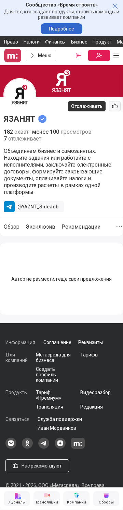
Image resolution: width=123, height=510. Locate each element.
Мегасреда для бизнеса (53, 357)
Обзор (11, 226)
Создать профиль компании (47, 374)
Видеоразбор (95, 392)
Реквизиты (90, 342)
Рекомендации (81, 226)
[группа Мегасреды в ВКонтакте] (10, 447)
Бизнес (79, 42)
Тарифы (89, 354)
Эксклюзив (40, 226)
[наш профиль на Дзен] (60, 447)
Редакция (91, 407)
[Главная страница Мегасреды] (13, 55)
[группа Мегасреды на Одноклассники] (27, 447)
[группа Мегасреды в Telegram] (43, 447)
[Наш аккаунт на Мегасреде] (78, 447)
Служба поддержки (60, 419)
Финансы (55, 42)
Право (11, 42)
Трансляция (49, 407)
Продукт (102, 42)
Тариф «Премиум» (48, 395)
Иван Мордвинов (57, 428)
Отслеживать (86, 106)
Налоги (32, 42)
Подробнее (61, 29)
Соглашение (57, 342)
